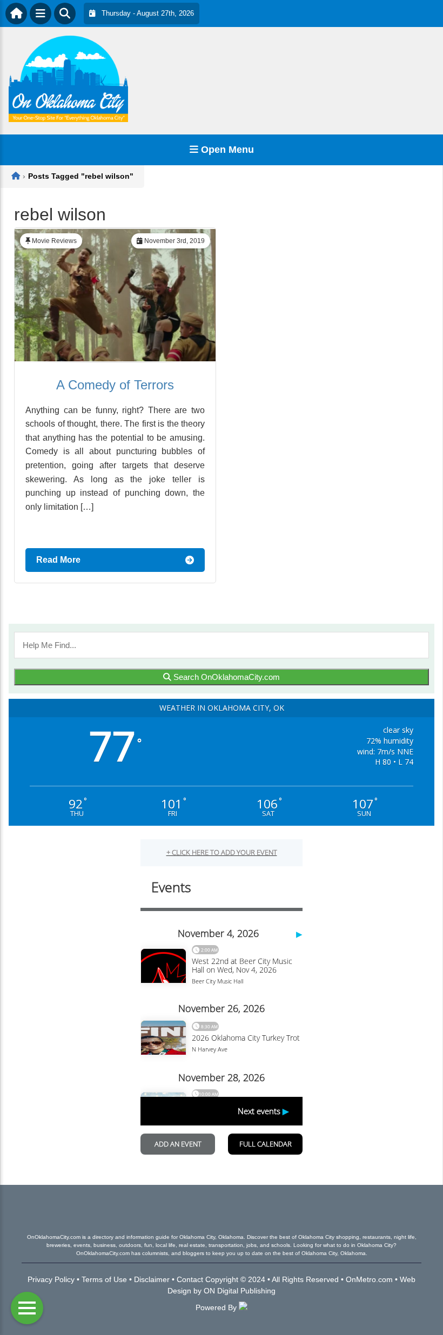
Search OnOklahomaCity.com (225, 677)
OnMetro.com (369, 1279)
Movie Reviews (54, 241)
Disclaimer (152, 1279)
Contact (190, 1279)
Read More (58, 559)
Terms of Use (104, 1279)
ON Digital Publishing (240, 1290)
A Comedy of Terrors (115, 384)
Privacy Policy (51, 1279)
